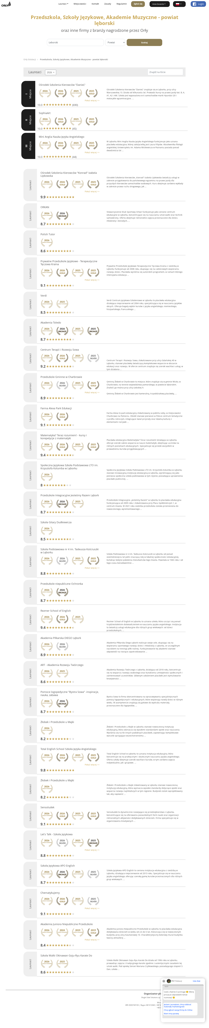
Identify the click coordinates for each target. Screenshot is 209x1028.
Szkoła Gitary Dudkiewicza (56, 522)
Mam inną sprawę (171, 1013)
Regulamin (122, 3)
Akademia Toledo (51, 322)
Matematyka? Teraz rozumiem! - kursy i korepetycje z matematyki (64, 437)
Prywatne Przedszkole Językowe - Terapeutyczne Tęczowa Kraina (69, 262)
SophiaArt (44, 113)
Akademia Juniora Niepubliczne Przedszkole (67, 924)
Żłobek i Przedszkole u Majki (57, 722)
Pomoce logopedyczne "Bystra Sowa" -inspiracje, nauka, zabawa (70, 693)
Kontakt (95, 3)
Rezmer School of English (56, 610)
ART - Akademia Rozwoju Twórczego (62, 665)
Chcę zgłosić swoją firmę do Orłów (178, 1010)
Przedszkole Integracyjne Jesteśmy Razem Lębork (70, 495)
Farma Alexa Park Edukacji (56, 408)
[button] (179, 4)
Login (200, 4)
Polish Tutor (48, 234)
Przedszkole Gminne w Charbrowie (61, 377)
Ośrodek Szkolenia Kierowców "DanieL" (62, 84)
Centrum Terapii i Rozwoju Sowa (60, 349)
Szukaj (144, 42)
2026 (50, 72)
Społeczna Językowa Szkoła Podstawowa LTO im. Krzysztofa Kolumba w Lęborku (69, 466)
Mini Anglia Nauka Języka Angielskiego (61, 136)
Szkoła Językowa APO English (58, 865)
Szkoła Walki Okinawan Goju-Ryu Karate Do (66, 955)
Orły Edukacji (29, 59)
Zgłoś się (138, 3)
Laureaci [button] (62, 3)
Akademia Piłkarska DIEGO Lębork (61, 638)
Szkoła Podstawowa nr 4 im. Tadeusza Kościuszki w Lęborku (70, 551)
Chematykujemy (50, 892)
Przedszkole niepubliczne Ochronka (62, 583)
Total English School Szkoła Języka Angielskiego (68, 749)
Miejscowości (80, 3)
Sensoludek (47, 807)
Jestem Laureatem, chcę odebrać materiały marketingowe (177, 1005)
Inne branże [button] (158, 4)
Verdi (44, 295)
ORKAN (45, 207)
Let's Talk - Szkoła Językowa (57, 834)
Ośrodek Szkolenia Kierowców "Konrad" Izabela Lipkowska (69, 174)
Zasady (107, 3)
